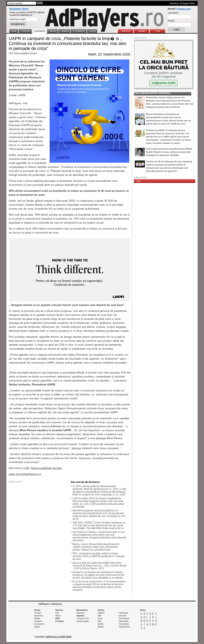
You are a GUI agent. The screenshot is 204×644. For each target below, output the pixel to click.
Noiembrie (123, 621)
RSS (57, 618)
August (101, 613)
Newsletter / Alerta (18, 9)
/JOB (138, 181)
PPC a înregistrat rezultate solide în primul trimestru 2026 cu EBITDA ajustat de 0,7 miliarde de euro (99, 556)
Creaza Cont (82, 618)
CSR (11, 53)
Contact (59, 621)
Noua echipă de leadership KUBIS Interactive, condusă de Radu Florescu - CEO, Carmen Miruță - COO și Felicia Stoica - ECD (99, 565)
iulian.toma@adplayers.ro (25, 474)
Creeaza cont (184, 9)
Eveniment (39, 624)
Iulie (99, 615)
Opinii (37, 627)
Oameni (38, 621)
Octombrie (124, 624)
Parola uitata (82, 621)
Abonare (80, 613)
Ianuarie (123, 615)
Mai (99, 621)
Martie (101, 627)
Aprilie (100, 624)
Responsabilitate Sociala (25, 53)
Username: (173, 13)
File (57, 613)
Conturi (37, 613)
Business (38, 615)
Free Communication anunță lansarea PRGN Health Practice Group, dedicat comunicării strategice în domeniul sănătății (169, 152)
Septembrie (124, 627)
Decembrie (124, 618)
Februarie (123, 613)
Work (58, 615)
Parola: (171, 20)
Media (37, 618)
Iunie (100, 618)
